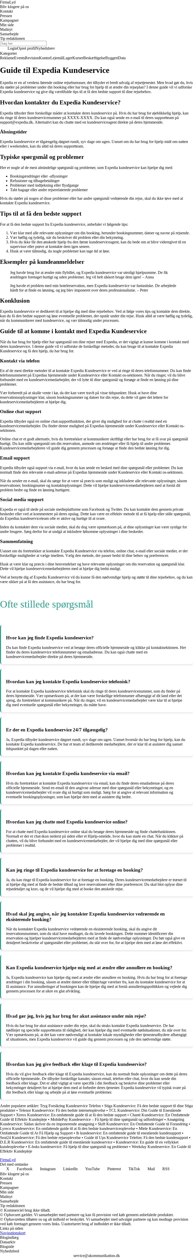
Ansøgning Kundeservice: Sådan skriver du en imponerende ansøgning (92, 1121)
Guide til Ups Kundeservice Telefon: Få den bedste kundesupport (136, 1137)
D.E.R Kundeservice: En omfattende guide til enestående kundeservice (56, 1142)
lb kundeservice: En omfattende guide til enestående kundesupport (128, 1133)
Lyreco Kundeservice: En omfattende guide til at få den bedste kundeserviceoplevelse (67, 1128)
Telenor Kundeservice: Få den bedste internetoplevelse (62, 1110)
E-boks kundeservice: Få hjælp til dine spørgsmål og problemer (78, 1147)
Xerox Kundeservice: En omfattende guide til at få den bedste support (71, 1115)
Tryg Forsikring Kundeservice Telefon (70, 1106)
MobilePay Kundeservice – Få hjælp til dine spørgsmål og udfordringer (107, 1119)
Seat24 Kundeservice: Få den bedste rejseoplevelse (40, 1137)
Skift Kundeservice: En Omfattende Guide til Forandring (143, 1124)
